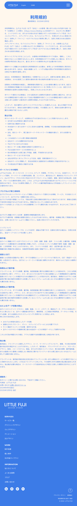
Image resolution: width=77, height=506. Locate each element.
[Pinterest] (17, 489)
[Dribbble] (11, 489)
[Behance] (23, 489)
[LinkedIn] (6, 489)
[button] (68, 5)
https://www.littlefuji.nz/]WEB (37, 31)
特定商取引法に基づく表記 (65, 499)
